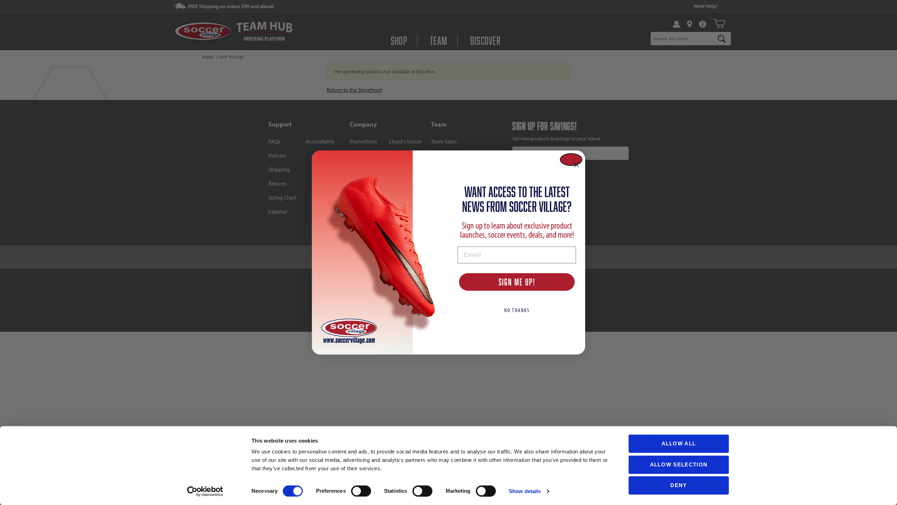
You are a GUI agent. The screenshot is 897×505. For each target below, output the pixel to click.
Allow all (679, 443)
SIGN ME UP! (517, 282)
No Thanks (517, 310)
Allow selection (679, 464)
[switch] (361, 491)
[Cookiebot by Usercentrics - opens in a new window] (205, 491)
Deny (678, 485)
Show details (525, 491)
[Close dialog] (571, 159)
